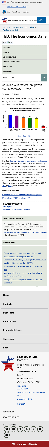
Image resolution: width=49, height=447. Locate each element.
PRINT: (5, 42)
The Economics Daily (11, 30)
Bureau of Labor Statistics (13, 27)
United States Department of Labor (18, 12)
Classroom (8, 339)
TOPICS (6, 52)
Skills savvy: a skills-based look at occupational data (23, 268)
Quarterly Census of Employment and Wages (28, 161)
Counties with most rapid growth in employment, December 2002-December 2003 (22, 196)
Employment (8, 206)
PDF (4, 186)
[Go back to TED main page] (24, 37)
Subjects (7, 304)
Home (6, 295)
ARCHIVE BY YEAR (9, 57)
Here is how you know (16, 6)
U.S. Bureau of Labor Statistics (22, 20)
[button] (43, 412)
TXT (9, 186)
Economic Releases (12, 330)
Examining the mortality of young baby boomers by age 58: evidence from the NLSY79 (25, 261)
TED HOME (7, 47)
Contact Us (21, 404)
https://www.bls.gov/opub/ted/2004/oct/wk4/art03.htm (25, 232)
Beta (5, 347)
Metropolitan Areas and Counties (16, 210)
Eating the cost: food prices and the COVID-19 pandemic (23, 281)
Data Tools (8, 312)
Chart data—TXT (25, 136)
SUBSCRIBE (7, 71)
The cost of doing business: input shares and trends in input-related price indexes (22, 255)
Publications (29, 27)
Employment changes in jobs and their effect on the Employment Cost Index (23, 274)
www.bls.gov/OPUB (25, 399)
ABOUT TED (7, 66)
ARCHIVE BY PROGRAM (11, 62)
